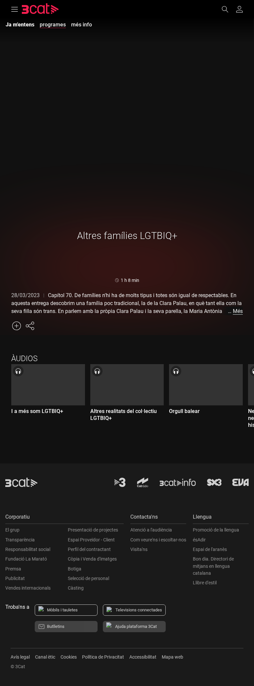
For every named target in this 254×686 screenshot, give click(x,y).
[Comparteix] (29, 326)
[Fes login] (239, 9)
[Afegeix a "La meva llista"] (16, 326)
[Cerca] (228, 9)
